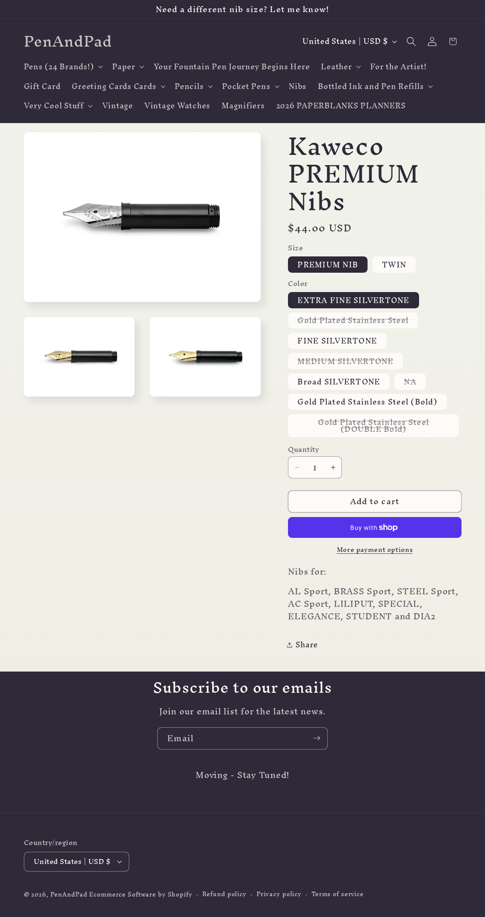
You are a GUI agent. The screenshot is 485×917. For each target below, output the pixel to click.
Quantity (303, 449)
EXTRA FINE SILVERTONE (353, 300)
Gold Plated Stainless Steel (357, 320)
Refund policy (224, 894)
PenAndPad (69, 894)
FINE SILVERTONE (337, 341)
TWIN (394, 264)
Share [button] (307, 644)
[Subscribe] (317, 738)
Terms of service (337, 894)
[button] (62, 67)
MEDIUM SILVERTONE (350, 361)
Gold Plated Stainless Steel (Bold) (367, 402)
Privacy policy (279, 894)
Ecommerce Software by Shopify (140, 894)
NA (415, 381)
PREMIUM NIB (327, 264)
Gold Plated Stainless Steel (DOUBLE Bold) (385, 425)
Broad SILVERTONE (338, 381)
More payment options (375, 549)
